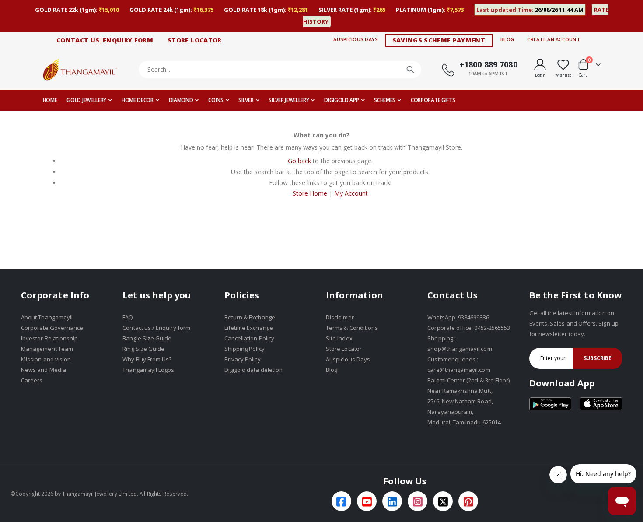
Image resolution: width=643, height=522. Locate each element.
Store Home (310, 193)
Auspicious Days (355, 39)
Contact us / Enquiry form (156, 328)
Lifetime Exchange (248, 328)
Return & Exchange (249, 317)
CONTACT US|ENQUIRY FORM (104, 40)
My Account (351, 193)
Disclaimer (340, 317)
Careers (31, 380)
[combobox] (280, 69)
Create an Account (553, 39)
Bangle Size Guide (146, 338)
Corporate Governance (52, 328)
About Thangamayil (47, 317)
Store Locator (344, 349)
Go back (299, 161)
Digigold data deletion (253, 370)
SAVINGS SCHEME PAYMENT (439, 40)
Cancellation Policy (249, 338)
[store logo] (80, 69)
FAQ (127, 317)
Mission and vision (46, 359)
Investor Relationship (49, 338)
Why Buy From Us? (146, 359)
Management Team (47, 349)
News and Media (43, 370)
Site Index (339, 338)
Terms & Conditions (352, 328)
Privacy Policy (242, 359)
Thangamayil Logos (148, 370)
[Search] (410, 69)
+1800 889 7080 (488, 64)
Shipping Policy (244, 349)
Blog (507, 39)
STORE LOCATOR (195, 40)
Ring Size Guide (143, 349)
